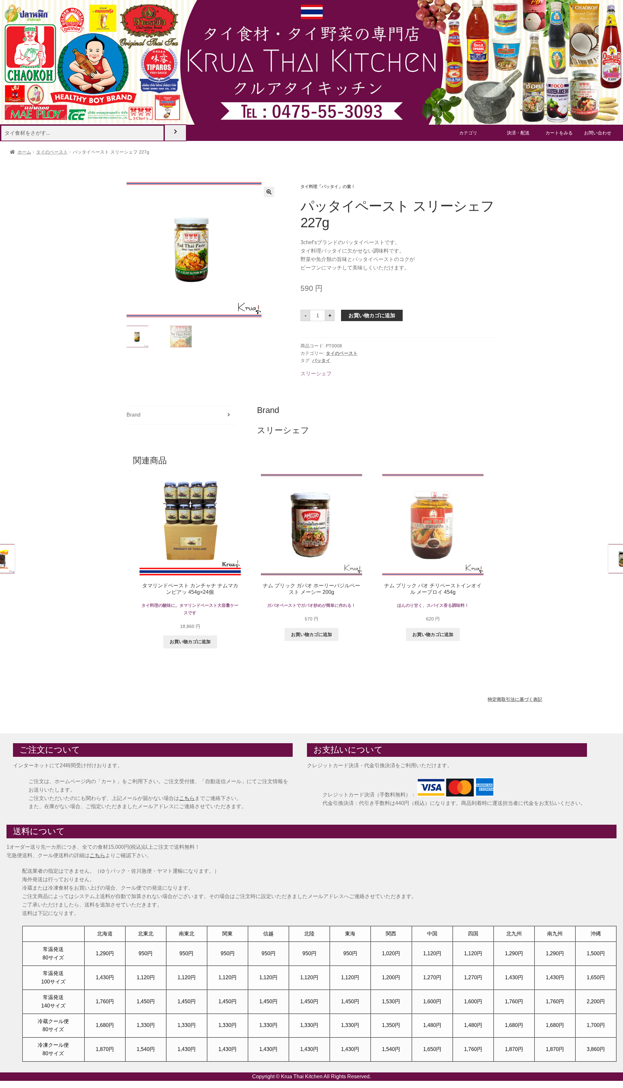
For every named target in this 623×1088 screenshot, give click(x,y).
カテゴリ (468, 132)
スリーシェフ (316, 373)
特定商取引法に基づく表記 (515, 699)
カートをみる (559, 132)
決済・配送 (518, 132)
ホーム (24, 152)
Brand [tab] (133, 415)
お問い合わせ (597, 132)
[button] (269, 192)
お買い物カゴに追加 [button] (190, 641)
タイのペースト (52, 152)
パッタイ (321, 360)
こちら (187, 798)
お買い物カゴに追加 (371, 315)
